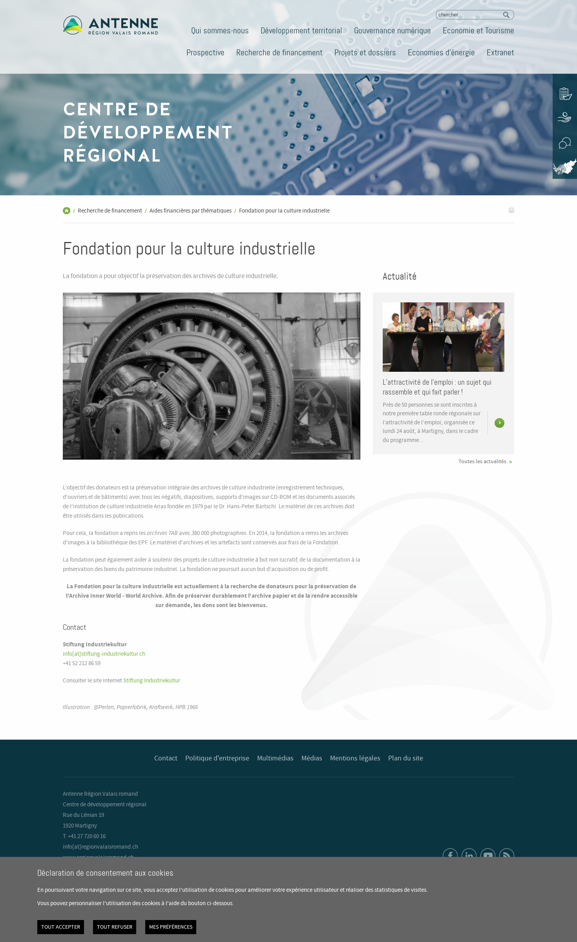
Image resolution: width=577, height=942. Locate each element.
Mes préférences (170, 927)
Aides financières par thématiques (191, 211)
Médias (311, 758)
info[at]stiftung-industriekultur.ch (104, 654)
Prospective (205, 52)
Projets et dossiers (365, 52)
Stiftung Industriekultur (151, 681)
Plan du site (405, 758)
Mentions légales (355, 758)
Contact (165, 758)
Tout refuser (114, 927)
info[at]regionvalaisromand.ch (100, 847)
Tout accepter (60, 927)
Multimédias (275, 758)
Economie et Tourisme (478, 30)
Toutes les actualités (482, 461)
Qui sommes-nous (220, 30)
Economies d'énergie (441, 52)
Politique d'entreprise (217, 758)
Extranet (500, 52)
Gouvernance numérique (392, 30)
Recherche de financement (279, 52)
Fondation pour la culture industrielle (284, 211)
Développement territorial (301, 30)
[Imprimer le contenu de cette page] (511, 210)
